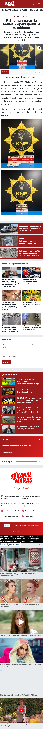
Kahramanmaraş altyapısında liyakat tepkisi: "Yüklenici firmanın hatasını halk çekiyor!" (10, 306)
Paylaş (6, 72)
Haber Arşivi (29, 516)
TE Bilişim (27, 532)
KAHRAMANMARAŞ (10, 10)
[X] (19, 488)
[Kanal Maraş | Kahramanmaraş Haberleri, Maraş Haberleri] (9, 4)
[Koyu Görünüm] (33, 4)
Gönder (6, 362)
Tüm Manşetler (30, 511)
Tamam (31, 542)
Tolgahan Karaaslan (14, 77)
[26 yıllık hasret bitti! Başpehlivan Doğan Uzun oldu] (31, 296)
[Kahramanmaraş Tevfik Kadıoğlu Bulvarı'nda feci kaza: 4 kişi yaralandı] (31, 319)
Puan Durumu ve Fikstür (11, 511)
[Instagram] (23, 488)
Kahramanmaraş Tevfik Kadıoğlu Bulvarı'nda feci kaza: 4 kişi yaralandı (31, 327)
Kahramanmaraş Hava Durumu (31, 497)
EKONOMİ (33, 10)
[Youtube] (27, 488)
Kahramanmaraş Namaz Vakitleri (10, 505)
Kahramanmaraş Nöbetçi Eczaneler (11, 497)
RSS (7, 525)
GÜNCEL (23, 10)
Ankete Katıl (8, 453)
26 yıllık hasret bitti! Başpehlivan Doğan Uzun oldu (31, 304)
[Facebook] (16, 488)
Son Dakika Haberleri (11, 516)
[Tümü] (40, 440)
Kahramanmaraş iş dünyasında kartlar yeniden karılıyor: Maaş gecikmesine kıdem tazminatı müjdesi (10, 283)
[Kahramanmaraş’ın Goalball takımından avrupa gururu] (31, 272)
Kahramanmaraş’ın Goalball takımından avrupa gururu (30, 281)
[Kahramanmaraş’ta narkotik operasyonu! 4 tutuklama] (21, 56)
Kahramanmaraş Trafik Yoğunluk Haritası (31, 505)
